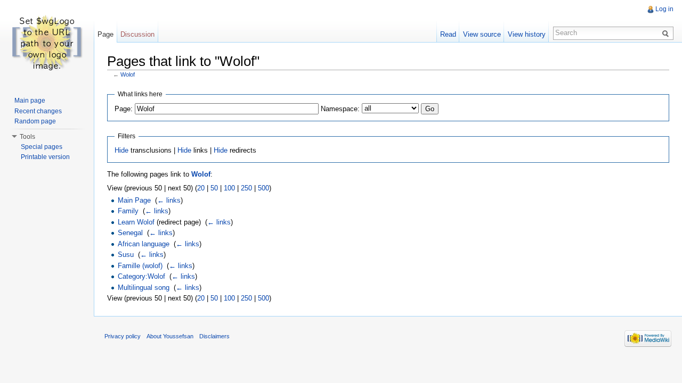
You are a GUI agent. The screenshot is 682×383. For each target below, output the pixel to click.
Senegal (130, 233)
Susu (126, 255)
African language (143, 244)
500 (263, 188)
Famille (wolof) (140, 266)
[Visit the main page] (47, 42)
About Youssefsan (170, 336)
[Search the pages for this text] (667, 33)
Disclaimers (214, 336)
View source (482, 34)
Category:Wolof (141, 276)
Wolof (127, 74)
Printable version (45, 157)
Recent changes (38, 111)
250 (246, 188)
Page (105, 34)
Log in (664, 9)
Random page (35, 121)
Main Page (134, 200)
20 (201, 188)
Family (128, 211)
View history (527, 34)
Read (448, 34)
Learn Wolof (136, 222)
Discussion (137, 34)
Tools (27, 136)
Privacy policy (122, 336)
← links (169, 200)
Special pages (41, 147)
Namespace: (340, 109)
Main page (29, 100)
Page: (124, 109)
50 (214, 188)
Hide (121, 150)
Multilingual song (143, 288)
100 (229, 188)
